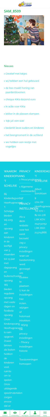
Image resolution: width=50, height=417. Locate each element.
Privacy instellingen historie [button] (26, 346)
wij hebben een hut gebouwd (22, 80)
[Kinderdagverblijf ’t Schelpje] (25, 3)
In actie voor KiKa (15, 106)
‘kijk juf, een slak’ (15, 120)
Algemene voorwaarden (25, 188)
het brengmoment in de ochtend (24, 135)
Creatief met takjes (16, 73)
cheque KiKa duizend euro (21, 99)
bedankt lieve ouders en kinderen (25, 127)
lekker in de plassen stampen (22, 113)
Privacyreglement (25, 179)
